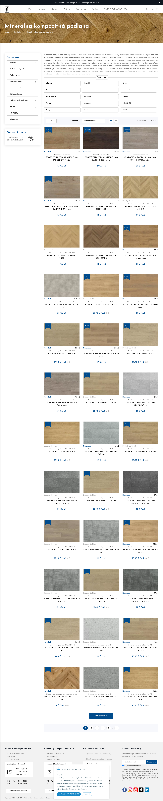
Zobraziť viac (101, 77)
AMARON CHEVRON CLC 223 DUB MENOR (140, 206)
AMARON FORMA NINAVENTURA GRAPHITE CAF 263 (62, 500)
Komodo (49, 90)
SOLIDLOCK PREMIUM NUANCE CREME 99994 (62, 304)
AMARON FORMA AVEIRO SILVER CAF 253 (101, 647)
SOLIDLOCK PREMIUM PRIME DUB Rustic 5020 (62, 402)
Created (48, 798)
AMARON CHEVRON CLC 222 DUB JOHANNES (101, 206)
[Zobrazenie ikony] (111, 121)
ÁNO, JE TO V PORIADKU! (69, 794)
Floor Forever (51, 97)
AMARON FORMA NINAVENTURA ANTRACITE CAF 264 (140, 500)
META (125, 110)
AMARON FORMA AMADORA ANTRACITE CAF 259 (140, 598)
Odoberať (150, 762)
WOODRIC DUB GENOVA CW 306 (101, 499)
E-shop (42, 9)
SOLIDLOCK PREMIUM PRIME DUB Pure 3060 (140, 304)
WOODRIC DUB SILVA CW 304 (62, 450)
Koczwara (88, 110)
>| (116, 728)
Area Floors (88, 90)
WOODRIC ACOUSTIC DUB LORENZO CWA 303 (140, 647)
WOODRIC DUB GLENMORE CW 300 (101, 303)
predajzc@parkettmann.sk (56, 764)
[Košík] (157, 9)
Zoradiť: (75, 121)
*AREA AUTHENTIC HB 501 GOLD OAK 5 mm (61, 696)
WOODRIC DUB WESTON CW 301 (61, 352)
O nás (30, 9)
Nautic (125, 83)
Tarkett (49, 103)
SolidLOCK (127, 103)
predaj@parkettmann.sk (16, 764)
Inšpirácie (54, 9)
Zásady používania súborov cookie (99, 759)
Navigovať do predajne (18, 790)
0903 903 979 (21, 769)
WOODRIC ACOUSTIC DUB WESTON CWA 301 (101, 598)
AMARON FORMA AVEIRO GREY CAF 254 (101, 696)
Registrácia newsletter (132, 766)
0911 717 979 (22, 772)
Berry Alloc (50, 110)
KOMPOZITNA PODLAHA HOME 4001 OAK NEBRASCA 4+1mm (140, 157)
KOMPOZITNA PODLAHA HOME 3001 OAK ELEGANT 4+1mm (61, 157)
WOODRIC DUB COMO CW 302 (140, 352)
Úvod (7, 32)
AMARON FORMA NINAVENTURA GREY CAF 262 (101, 451)
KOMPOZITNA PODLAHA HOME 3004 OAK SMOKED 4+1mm (101, 157)
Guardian (87, 97)
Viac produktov (101, 716)
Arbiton (125, 97)
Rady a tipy (81, 9)
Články (67, 9)
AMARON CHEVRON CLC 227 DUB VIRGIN (62, 255)
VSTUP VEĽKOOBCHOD (115, 9)
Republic (87, 83)
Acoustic (87, 103)
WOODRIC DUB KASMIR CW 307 (62, 548)
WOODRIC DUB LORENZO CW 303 (101, 401)
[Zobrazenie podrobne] (116, 121)
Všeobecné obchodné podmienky (98, 754)
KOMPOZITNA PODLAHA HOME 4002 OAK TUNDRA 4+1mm (62, 206)
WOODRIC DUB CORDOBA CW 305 (140, 450)
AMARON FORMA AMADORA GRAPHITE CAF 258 (62, 598)
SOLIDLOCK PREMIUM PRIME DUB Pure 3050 (101, 353)
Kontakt (95, 9)
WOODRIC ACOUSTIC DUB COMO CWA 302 (62, 647)
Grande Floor (127, 90)
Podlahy (17, 32)
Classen (49, 83)
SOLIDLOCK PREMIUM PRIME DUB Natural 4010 (140, 255)
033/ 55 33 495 (21, 774)
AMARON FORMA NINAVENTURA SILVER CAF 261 (140, 402)
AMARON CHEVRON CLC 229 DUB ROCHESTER (101, 255)
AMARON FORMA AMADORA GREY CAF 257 (101, 549)
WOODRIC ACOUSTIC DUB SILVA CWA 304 (140, 696)
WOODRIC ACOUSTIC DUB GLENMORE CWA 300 (140, 549)
